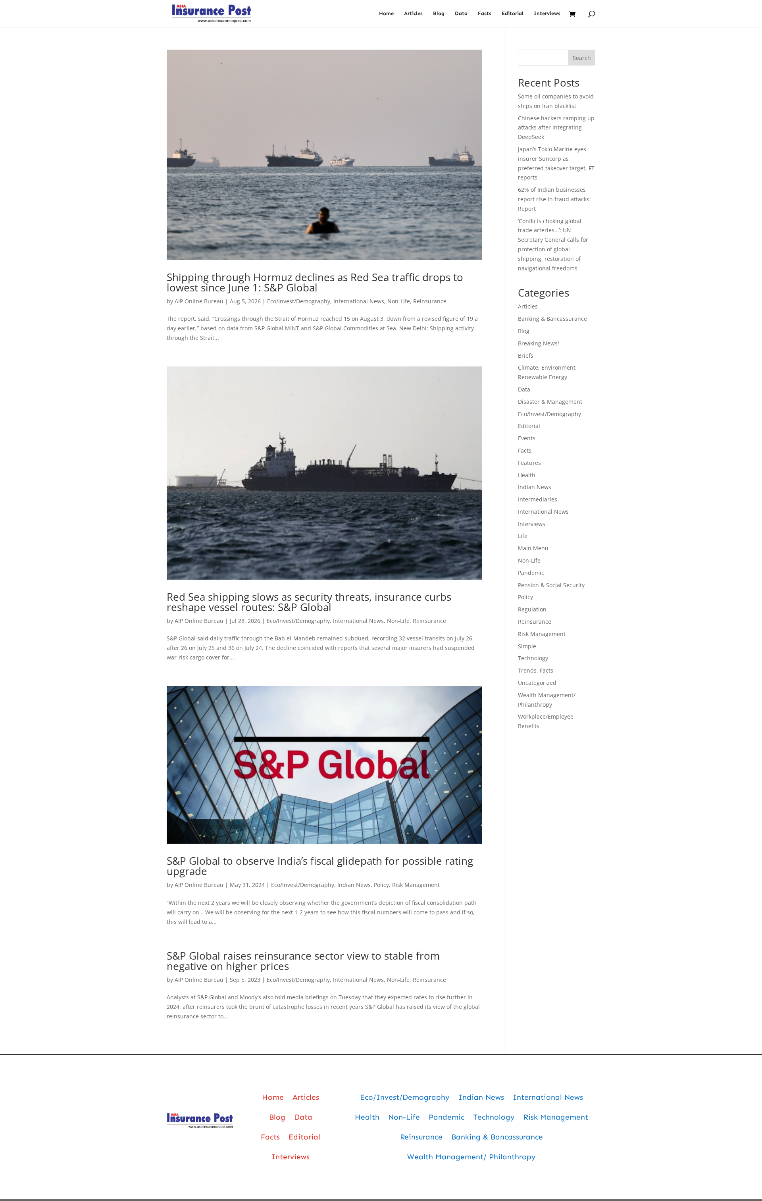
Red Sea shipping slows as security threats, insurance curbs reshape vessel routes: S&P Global (309, 602)
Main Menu (533, 548)
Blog (438, 13)
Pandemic (531, 572)
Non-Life (398, 301)
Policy (381, 885)
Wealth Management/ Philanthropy (471, 1156)
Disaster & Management (550, 401)
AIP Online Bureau (199, 301)
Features (529, 463)
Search (582, 58)
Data (461, 13)
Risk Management (416, 885)
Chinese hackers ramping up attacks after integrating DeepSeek (556, 127)
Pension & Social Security (551, 585)
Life (522, 536)
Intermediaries (537, 499)
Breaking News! (538, 343)
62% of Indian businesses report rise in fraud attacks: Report (554, 199)
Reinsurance (429, 301)
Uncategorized (537, 682)
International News (358, 301)
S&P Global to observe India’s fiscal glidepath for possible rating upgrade (320, 866)
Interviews (547, 13)
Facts (484, 13)
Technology (533, 658)
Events (526, 438)
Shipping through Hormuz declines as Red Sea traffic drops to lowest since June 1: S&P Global (315, 282)
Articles (413, 13)
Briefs (525, 355)
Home (386, 13)
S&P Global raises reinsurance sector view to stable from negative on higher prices (303, 960)
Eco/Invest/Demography (298, 301)
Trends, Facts (535, 670)
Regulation (532, 609)
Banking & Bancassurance (552, 318)
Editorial (512, 13)
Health (526, 475)
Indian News (354, 885)
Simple (527, 646)
